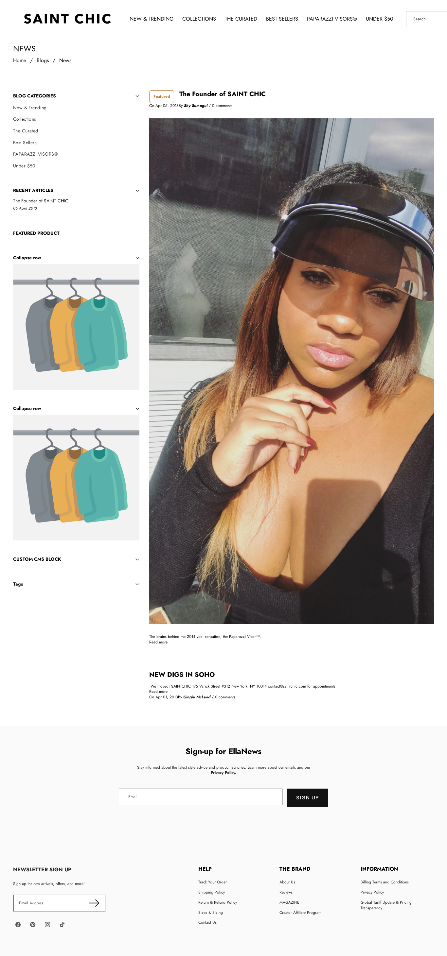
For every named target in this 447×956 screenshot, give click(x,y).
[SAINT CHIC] (67, 19)
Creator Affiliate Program (300, 912)
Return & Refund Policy (217, 902)
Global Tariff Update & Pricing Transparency (386, 905)
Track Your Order (212, 882)
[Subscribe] (94, 903)
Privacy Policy (372, 892)
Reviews (286, 892)
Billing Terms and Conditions (385, 882)
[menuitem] (76, 108)
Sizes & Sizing (210, 912)
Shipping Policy (211, 892)
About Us (287, 882)
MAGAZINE (289, 902)
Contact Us (207, 922)
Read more (158, 642)
